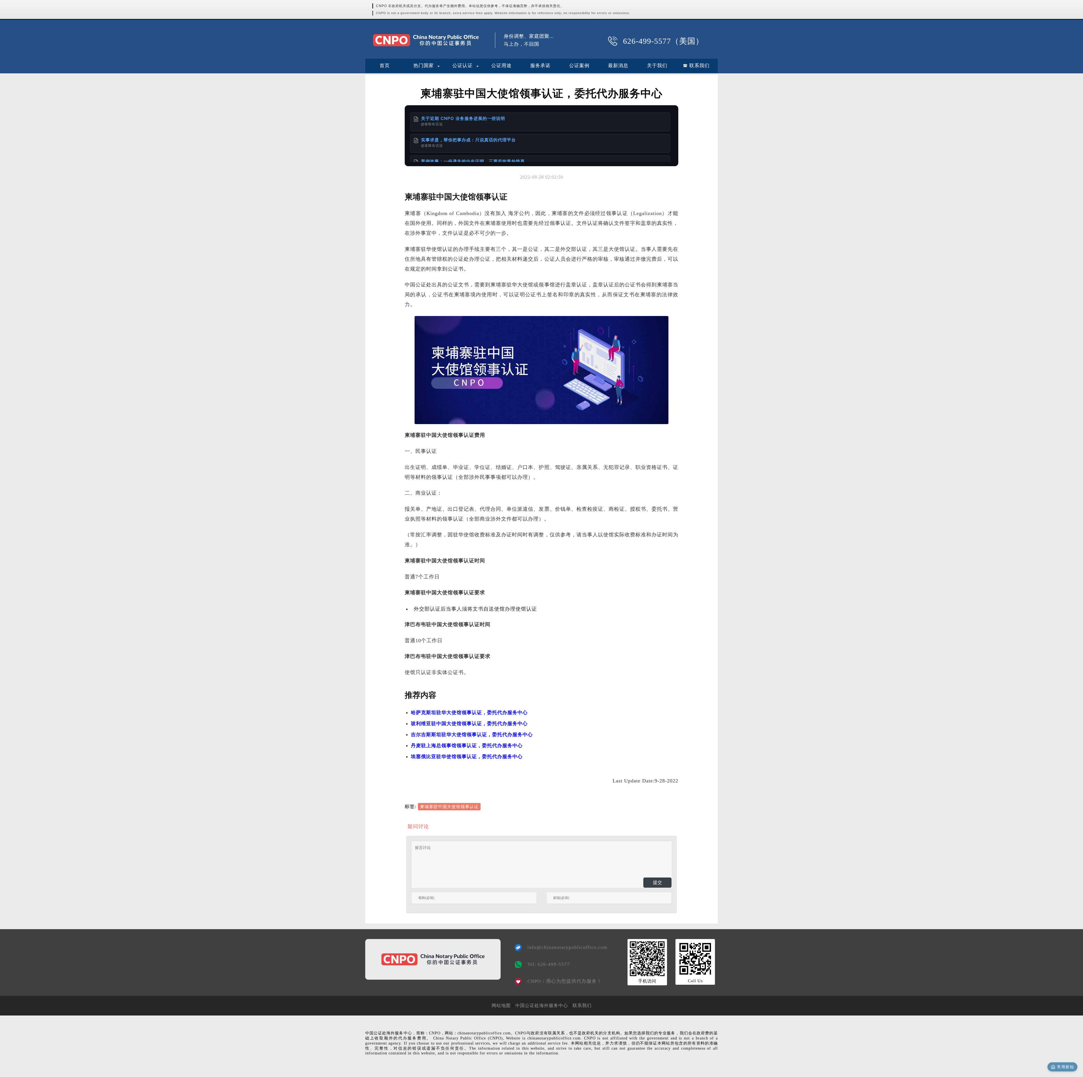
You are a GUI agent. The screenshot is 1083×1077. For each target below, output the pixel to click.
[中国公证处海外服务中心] (426, 40)
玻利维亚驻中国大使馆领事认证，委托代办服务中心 (469, 723)
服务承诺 (540, 65)
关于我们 (657, 65)
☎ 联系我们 (696, 65)
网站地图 (501, 1005)
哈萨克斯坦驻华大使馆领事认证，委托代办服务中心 (469, 712)
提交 (657, 882)
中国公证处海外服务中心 (541, 1005)
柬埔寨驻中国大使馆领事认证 (449, 806)
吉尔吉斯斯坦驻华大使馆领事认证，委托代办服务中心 (472, 734)
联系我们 (582, 1005)
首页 (385, 65)
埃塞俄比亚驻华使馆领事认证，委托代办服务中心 (467, 756)
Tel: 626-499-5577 (548, 964)
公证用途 (501, 65)
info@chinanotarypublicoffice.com (563, 947)
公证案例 (579, 65)
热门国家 (423, 65)
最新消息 (618, 65)
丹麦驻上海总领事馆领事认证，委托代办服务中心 (467, 745)
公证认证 (462, 65)
